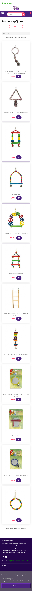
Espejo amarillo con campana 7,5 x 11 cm (16, 395)
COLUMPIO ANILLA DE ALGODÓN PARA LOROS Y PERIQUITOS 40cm (16, 72)
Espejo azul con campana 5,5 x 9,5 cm (16, 476)
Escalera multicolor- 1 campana (16, 354)
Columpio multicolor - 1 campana (16, 234)
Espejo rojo (16, 435)
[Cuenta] (29, 3)
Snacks (16, 26)
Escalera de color (16, 274)
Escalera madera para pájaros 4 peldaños (16, 314)
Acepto (16, 586)
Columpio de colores (16, 153)
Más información (14, 581)
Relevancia (16, 34)
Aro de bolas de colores (16, 516)
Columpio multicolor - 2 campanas (16, 194)
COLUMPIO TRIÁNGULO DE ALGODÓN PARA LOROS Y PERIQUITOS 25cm (16, 113)
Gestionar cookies (25, 581)
